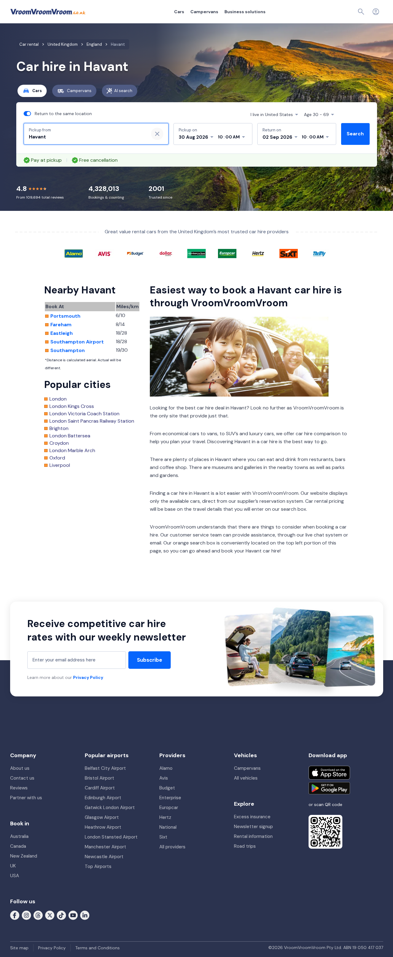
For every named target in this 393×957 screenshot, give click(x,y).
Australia (19, 836)
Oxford (57, 458)
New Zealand (23, 856)
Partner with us (26, 798)
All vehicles (246, 778)
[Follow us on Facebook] (14, 915)
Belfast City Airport (105, 768)
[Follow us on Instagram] (26, 915)
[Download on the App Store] (329, 773)
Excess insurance (252, 817)
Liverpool (59, 465)
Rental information (253, 836)
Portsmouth (65, 316)
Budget (167, 788)
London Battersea (69, 436)
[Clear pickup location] (157, 134)
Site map (19, 948)
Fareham (61, 325)
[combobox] (86, 137)
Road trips (245, 846)
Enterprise (170, 798)
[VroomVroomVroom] (47, 11)
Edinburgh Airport (103, 798)
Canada (18, 846)
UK (13, 866)
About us (19, 768)
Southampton (67, 350)
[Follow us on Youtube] (73, 915)
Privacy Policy (88, 677)
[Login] (376, 11)
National (168, 827)
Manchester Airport (105, 847)
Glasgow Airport (102, 817)
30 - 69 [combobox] (316, 114)
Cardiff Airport (100, 788)
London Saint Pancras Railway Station (91, 421)
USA (14, 876)
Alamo (166, 768)
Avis (163, 778)
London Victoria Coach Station (84, 414)
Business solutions (245, 11)
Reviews (19, 788)
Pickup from (40, 130)
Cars (179, 11)
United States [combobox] (272, 114)
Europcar (168, 807)
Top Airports (98, 866)
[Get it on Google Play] (329, 788)
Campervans (204, 11)
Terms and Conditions (97, 948)
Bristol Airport (99, 778)
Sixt (163, 837)
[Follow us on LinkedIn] (84, 915)
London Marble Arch (72, 451)
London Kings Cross (71, 406)
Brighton (58, 428)
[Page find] (361, 11)
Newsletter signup (253, 826)
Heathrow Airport (103, 827)
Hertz (165, 817)
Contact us (22, 778)
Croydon (59, 443)
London (58, 399)
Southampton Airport (77, 342)
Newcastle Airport (104, 857)
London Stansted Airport (111, 837)
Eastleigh (61, 333)
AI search (123, 90)
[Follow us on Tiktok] (61, 915)
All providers (172, 847)
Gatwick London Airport (110, 807)
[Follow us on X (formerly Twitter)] (49, 915)
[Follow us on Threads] (38, 915)
